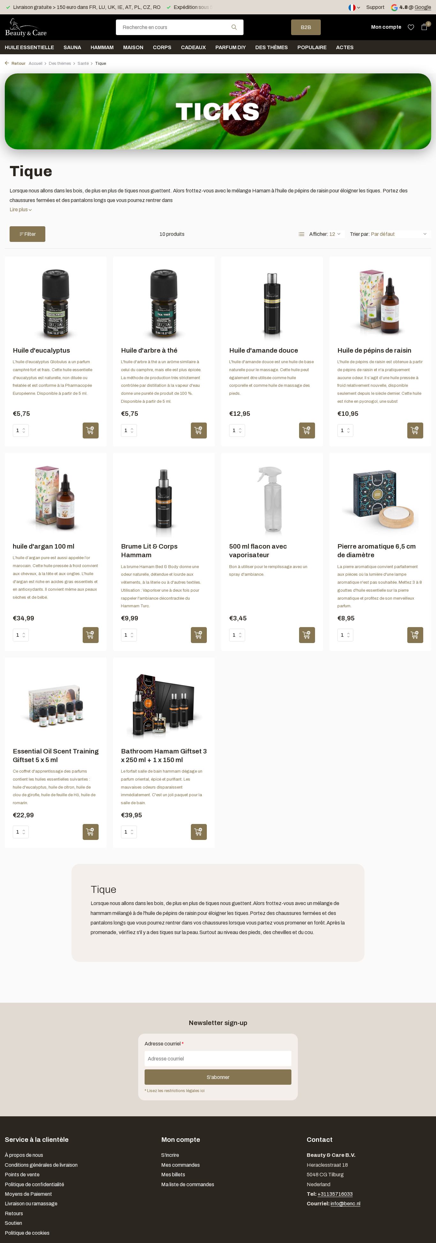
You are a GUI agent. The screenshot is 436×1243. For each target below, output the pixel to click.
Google (423, 7)
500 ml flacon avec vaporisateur (258, 550)
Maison (133, 47)
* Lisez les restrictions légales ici (175, 1091)
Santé (83, 63)
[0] (422, 27)
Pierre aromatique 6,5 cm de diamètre (376, 550)
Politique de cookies (27, 1233)
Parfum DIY (230, 47)
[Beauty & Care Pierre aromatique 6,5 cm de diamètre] (380, 499)
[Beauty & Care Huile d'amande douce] (272, 303)
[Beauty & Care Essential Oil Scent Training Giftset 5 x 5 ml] (56, 703)
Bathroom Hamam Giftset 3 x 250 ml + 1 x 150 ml (164, 755)
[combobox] (180, 27)
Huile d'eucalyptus (41, 350)
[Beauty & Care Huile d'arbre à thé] (164, 303)
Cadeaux (193, 47)
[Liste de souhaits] (411, 27)
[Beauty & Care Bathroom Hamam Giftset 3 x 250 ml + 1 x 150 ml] (164, 703)
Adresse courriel (164, 1043)
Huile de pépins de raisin (374, 350)
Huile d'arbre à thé (149, 350)
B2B (306, 27)
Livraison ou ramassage (31, 1203)
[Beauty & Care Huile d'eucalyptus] (56, 303)
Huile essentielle (29, 47)
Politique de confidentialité (34, 1184)
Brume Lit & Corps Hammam (149, 550)
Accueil (35, 63)
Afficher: (318, 234)
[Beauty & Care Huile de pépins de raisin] (380, 303)
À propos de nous (24, 1155)
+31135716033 (335, 1194)
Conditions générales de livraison (41, 1165)
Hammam (102, 47)
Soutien (13, 1223)
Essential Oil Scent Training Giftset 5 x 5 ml (56, 755)
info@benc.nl (345, 1203)
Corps (162, 47)
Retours (14, 1213)
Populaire (312, 47)
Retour (18, 63)
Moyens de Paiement (28, 1194)
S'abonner (218, 1077)
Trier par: (360, 234)
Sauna (72, 47)
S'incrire (170, 1155)
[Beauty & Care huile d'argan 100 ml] (56, 499)
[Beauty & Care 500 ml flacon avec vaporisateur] (272, 499)
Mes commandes (180, 1165)
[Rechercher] (234, 27)
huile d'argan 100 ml (43, 546)
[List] (301, 234)
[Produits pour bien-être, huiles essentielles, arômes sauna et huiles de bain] (37, 27)
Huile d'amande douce (263, 350)
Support (375, 7)
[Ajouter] (91, 430)
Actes (345, 47)
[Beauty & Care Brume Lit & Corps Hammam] (164, 499)
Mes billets (173, 1174)
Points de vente (22, 1174)
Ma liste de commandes (187, 1184)
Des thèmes (271, 47)
